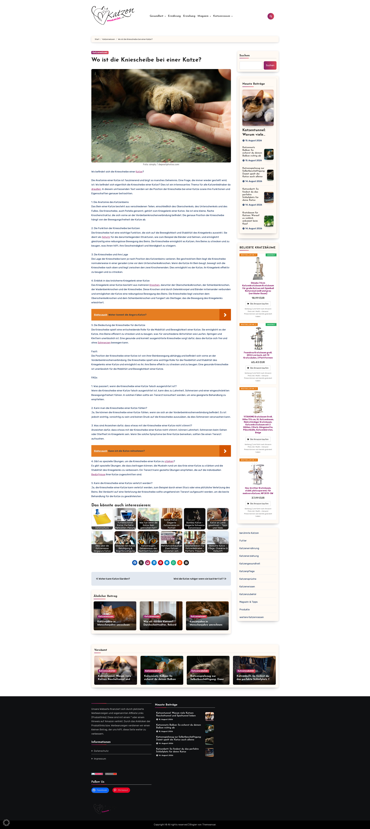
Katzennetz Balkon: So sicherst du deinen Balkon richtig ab (160, 679)
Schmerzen (104, 342)
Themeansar (209, 824)
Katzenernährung (249, 548)
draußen (96, 189)
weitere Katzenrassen (251, 617)
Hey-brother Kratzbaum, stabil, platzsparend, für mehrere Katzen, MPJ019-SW (258, 491)
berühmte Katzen (249, 533)
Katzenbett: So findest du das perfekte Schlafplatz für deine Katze (250, 194)
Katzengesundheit (249, 563)
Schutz (106, 237)
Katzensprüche (247, 579)
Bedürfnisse (98, 474)
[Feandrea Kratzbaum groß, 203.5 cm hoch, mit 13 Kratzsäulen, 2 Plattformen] (258, 338)
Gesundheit (157, 16)
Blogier (193, 824)
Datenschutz (101, 751)
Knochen (155, 285)
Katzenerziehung (249, 556)
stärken (169, 461)
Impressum (100, 758)
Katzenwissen (99, 52)
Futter (243, 540)
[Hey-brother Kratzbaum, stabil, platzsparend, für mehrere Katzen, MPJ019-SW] (258, 473)
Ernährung (174, 16)
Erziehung (189, 16)
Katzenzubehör (248, 594)
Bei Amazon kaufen (259, 304)
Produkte (244, 609)
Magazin (203, 16)
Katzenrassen (222, 16)
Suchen (244, 55)
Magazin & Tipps (248, 602)
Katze (139, 171)
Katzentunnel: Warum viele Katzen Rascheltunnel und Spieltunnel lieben (114, 679)
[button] (6, 822)
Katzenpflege (247, 571)
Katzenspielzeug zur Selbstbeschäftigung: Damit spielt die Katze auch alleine (208, 679)
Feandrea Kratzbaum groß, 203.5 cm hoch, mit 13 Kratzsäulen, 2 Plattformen (258, 355)
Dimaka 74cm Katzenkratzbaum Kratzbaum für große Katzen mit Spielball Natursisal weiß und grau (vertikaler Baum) (258, 288)
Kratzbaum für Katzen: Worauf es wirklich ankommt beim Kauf (250, 218)
